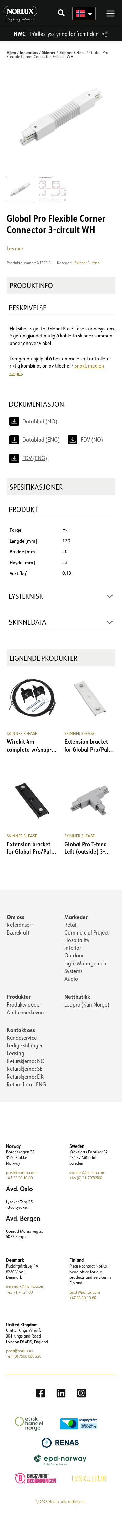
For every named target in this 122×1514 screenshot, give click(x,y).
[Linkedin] (61, 1393)
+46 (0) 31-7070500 (85, 1177)
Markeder (76, 916)
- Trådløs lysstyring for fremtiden (57, 33)
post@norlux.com (21, 1172)
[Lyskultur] (90, 1477)
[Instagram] (81, 1393)
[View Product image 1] (20, 189)
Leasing (15, 1053)
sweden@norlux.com (87, 1172)
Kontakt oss (21, 1029)
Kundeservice (22, 1037)
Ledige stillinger (25, 1045)
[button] (61, 14)
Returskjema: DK (25, 1076)
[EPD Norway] (61, 1459)
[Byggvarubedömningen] (36, 1477)
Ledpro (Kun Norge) (86, 1004)
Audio (71, 978)
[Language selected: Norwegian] (84, 13)
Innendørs (29, 52)
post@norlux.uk (19, 1350)
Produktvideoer (24, 1004)
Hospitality (76, 940)
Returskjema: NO (26, 1061)
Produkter (19, 996)
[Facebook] (41, 1393)
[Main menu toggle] (110, 13)
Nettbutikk (77, 996)
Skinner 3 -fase (72, 52)
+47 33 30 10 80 (19, 1177)
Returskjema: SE (24, 1068)
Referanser (19, 924)
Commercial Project (86, 932)
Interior (72, 947)
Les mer (15, 248)
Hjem (11, 52)
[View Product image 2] (52, 189)
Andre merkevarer (27, 1012)
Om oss (15, 916)
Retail (71, 924)
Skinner (48, 52)
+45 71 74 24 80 (19, 1292)
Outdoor (74, 955)
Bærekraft (18, 932)
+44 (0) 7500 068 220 (23, 1356)
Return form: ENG (26, 1084)
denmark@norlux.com (25, 1286)
